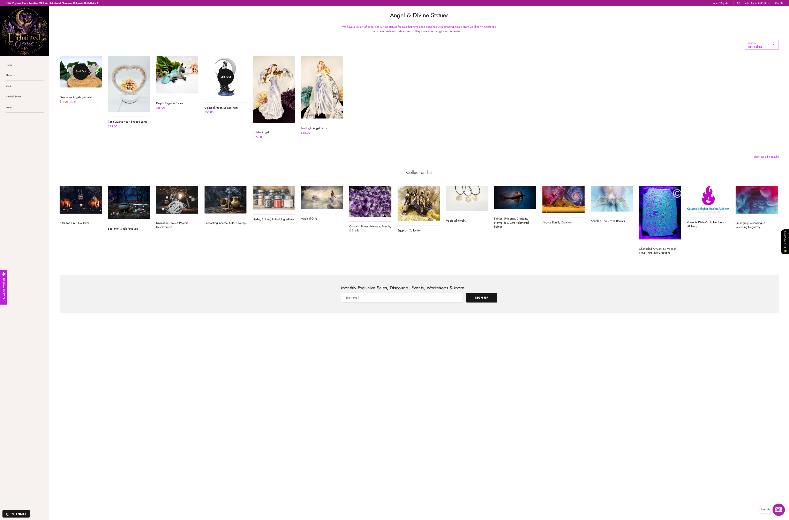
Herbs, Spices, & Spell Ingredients (273, 219)
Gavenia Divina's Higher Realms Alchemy (707, 224)
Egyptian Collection (409, 230)
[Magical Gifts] (322, 197)
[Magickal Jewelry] (467, 199)
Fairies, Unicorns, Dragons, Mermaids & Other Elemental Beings (511, 222)
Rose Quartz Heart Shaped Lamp (128, 122)
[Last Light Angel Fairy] (322, 87)
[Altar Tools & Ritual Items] (81, 200)
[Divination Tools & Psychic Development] (177, 200)
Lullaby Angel (261, 132)
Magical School (14, 96)
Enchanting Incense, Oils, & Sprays (225, 223)
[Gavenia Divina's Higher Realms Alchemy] (708, 199)
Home (9, 65)
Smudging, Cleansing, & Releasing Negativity (750, 225)
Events (9, 107)
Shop (8, 85)
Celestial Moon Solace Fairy (221, 108)
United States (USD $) (755, 3)
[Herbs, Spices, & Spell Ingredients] (274, 198)
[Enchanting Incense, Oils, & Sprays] (225, 200)
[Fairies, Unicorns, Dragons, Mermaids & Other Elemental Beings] (515, 197)
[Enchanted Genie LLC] (24, 31)
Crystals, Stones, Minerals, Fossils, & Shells (370, 228)
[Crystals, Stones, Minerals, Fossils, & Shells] (370, 201)
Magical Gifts (309, 218)
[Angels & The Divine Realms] (612, 199)
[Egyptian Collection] (419, 203)
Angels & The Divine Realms (608, 221)
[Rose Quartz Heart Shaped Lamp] (129, 84)
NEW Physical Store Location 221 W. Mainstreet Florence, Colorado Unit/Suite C (52, 3)
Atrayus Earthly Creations (557, 222)
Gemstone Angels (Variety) (76, 97)
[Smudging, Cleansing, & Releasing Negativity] (757, 200)
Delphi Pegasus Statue (169, 103)
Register (724, 3)
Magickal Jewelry (456, 221)
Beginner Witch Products (123, 229)
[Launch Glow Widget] (779, 510)
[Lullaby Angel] (274, 89)
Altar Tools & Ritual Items (74, 223)
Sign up (481, 298)
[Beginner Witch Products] (129, 202)
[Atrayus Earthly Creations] (563, 199)
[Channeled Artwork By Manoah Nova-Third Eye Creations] (660, 212)
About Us (10, 75)
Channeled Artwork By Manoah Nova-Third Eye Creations (657, 251)
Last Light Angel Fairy (314, 128)
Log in (714, 3)
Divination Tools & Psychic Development (172, 225)
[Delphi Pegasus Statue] (177, 74)
